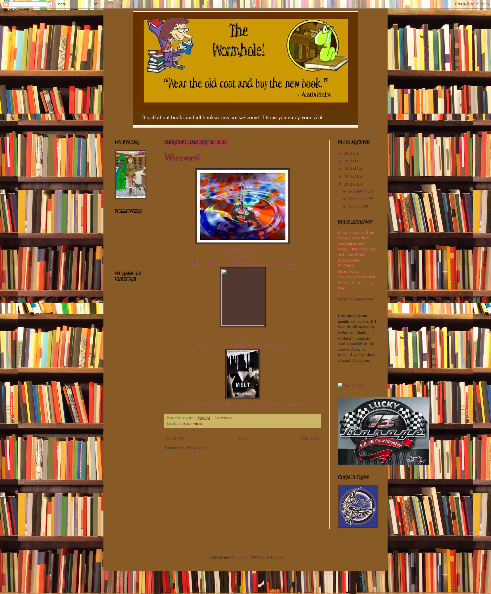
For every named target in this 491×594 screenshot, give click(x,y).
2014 (348, 168)
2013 (348, 176)
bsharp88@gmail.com (355, 299)
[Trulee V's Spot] (383, 463)
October (356, 206)
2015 (348, 161)
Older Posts (310, 438)
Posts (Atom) (197, 447)
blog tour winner (190, 423)
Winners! (182, 157)
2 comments (223, 417)
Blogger (277, 557)
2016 (348, 153)
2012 (348, 184)
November (358, 198)
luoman (242, 557)
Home (243, 438)
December (357, 191)
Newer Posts (176, 438)
